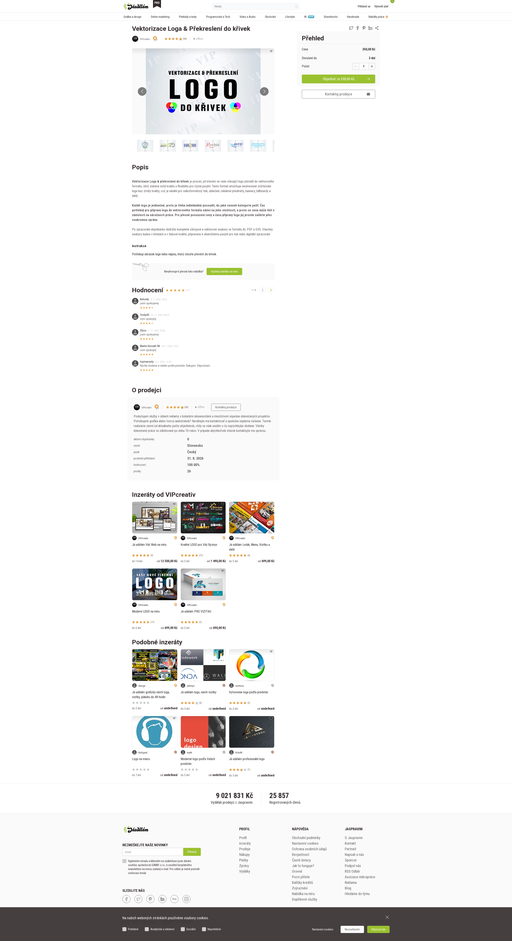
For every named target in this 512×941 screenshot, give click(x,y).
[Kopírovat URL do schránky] (377, 28)
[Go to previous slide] (142, 91)
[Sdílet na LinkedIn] (370, 28)
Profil (243, 838)
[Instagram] (186, 899)
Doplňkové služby (304, 899)
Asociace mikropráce (360, 877)
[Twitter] (138, 899)
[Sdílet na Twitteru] (351, 28)
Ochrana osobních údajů (309, 849)
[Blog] (174, 899)
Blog (348, 888)
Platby (243, 860)
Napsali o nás (354, 854)
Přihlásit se (364, 6)
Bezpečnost (300, 854)
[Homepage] (136, 6)
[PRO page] (157, 4)
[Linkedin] (162, 899)
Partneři (350, 849)
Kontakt (350, 843)
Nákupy (244, 854)
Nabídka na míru (303, 894)
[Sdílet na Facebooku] (357, 28)
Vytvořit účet (381, 6)
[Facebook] (126, 899)
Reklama (351, 882)
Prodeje (244, 849)
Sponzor (351, 860)
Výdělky (244, 871)
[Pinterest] (150, 899)
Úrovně (297, 871)
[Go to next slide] (264, 91)
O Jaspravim (354, 838)
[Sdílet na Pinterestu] (364, 28)
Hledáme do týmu (357, 894)
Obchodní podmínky (306, 838)
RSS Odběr (352, 871)
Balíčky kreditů (302, 882)
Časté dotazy (301, 860)
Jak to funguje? (303, 866)
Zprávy (244, 866)
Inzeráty (245, 843)
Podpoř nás (353, 866)
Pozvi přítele (301, 877)
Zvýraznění (300, 888)
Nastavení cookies (305, 843)
